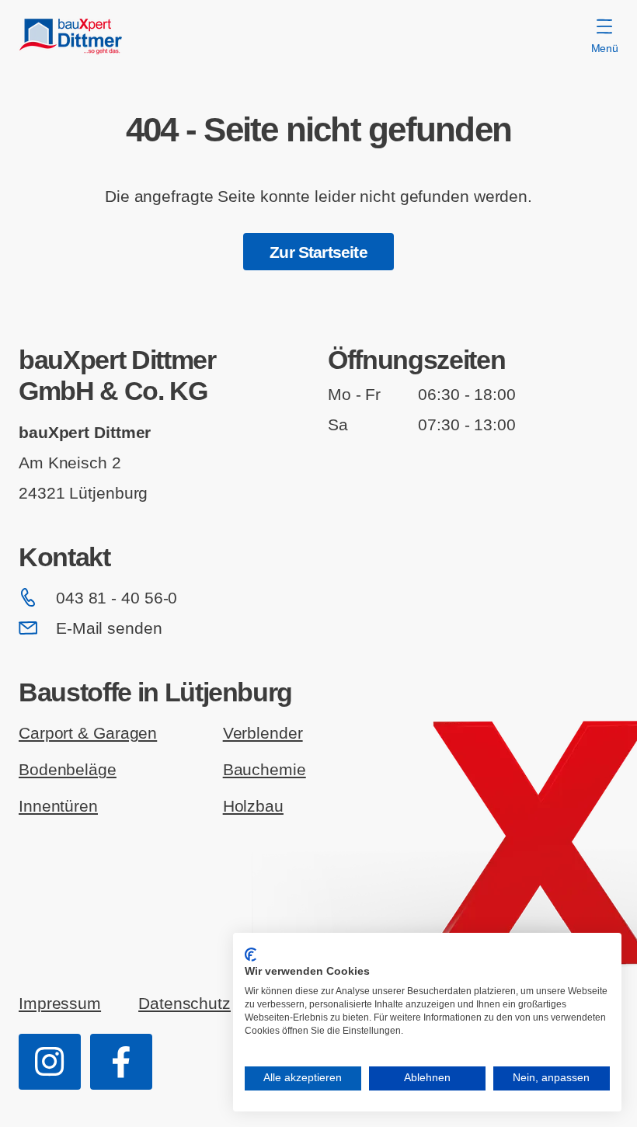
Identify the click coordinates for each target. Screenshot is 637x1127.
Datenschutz (184, 1003)
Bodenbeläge (68, 769)
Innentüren (58, 806)
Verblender (263, 733)
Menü (604, 48)
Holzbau (253, 806)
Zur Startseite (318, 252)
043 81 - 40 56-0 (116, 598)
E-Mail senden (109, 628)
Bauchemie (264, 769)
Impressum (60, 1003)
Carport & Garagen (88, 733)
